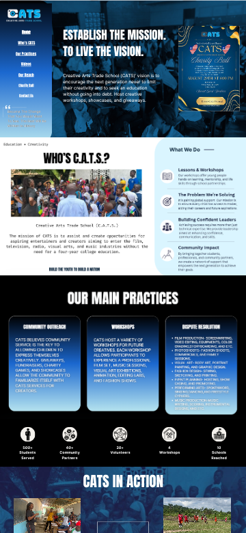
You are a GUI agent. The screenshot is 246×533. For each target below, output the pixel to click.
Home (26, 32)
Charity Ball (25, 85)
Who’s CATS (26, 43)
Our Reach (26, 75)
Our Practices (26, 54)
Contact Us (26, 96)
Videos (26, 64)
